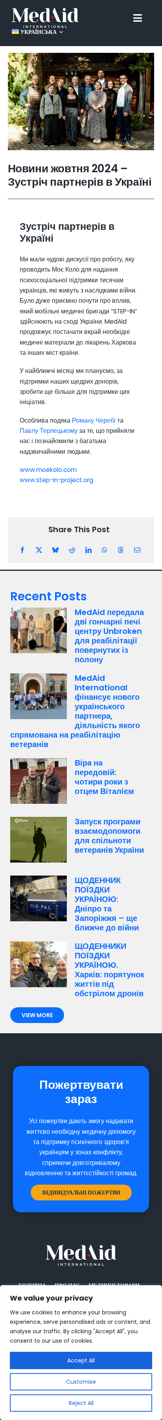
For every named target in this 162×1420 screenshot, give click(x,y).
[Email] (137, 550)
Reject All (81, 1403)
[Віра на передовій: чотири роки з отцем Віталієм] (38, 781)
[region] (81, 1352)
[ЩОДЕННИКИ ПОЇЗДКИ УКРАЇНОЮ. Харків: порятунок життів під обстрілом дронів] (38, 964)
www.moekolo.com (48, 470)
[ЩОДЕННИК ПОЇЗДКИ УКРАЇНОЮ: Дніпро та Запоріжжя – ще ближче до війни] (38, 898)
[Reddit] (72, 550)
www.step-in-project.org (56, 480)
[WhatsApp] (104, 550)
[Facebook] (22, 550)
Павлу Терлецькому (48, 431)
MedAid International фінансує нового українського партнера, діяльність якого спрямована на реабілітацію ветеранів (75, 711)
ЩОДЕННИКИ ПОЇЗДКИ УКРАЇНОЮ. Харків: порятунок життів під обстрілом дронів (109, 970)
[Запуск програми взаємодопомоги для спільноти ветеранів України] (38, 840)
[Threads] (121, 550)
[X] (39, 550)
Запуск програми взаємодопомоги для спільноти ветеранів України (109, 835)
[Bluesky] (55, 550)
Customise (81, 1382)
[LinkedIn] (88, 550)
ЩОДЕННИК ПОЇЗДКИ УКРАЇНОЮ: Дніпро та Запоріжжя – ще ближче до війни (107, 904)
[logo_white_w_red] (45, 11)
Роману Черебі (94, 420)
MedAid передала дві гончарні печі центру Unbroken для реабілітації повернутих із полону (109, 636)
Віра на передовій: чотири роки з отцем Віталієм (104, 777)
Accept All (81, 1360)
